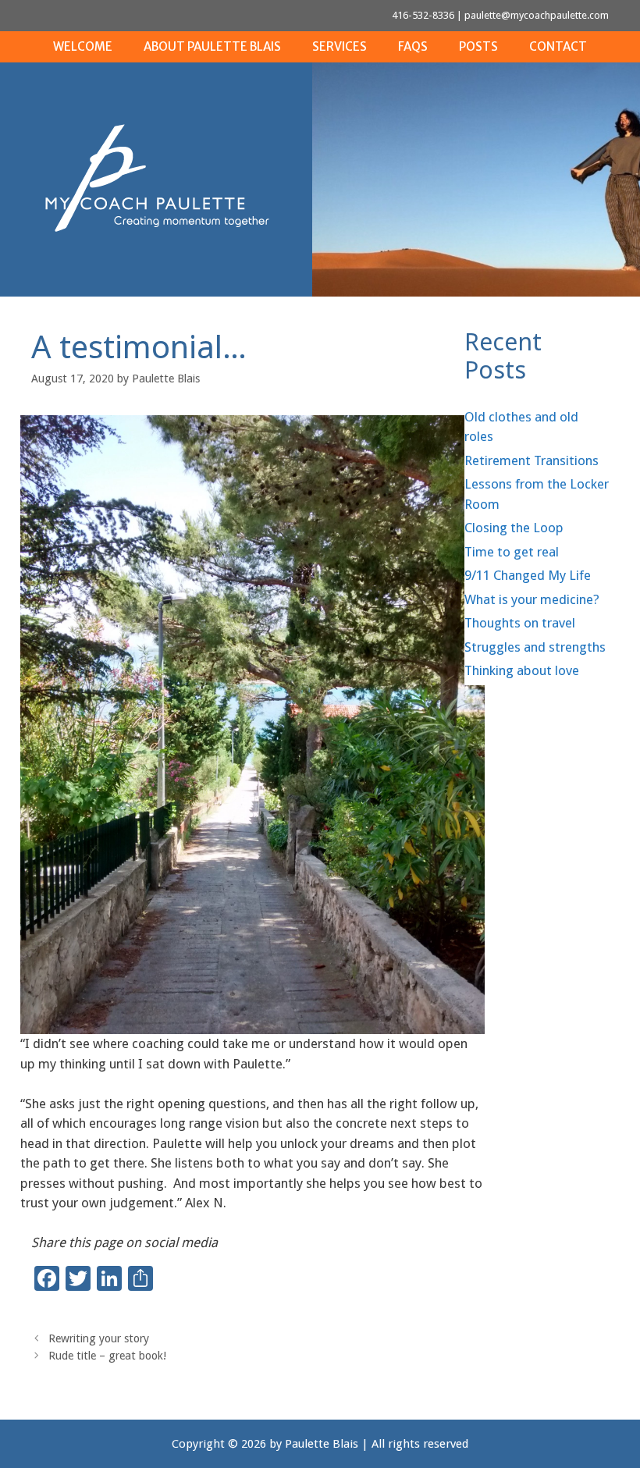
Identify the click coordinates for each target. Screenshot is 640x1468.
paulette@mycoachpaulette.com (536, 15)
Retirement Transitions (531, 460)
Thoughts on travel (519, 623)
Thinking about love (521, 670)
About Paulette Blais (212, 46)
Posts (478, 46)
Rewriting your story (98, 1338)
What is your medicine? (531, 599)
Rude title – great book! (107, 1355)
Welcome (82, 46)
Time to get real (511, 552)
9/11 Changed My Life (527, 575)
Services (339, 46)
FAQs (413, 46)
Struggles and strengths (535, 647)
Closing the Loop (514, 527)
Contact (558, 46)
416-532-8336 (423, 15)
